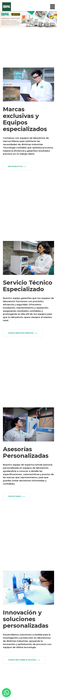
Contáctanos (14, 496)
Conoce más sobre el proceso (22, 660)
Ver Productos (15, 166)
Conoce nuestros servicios (21, 333)
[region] (28, 19)
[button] (28, 19)
